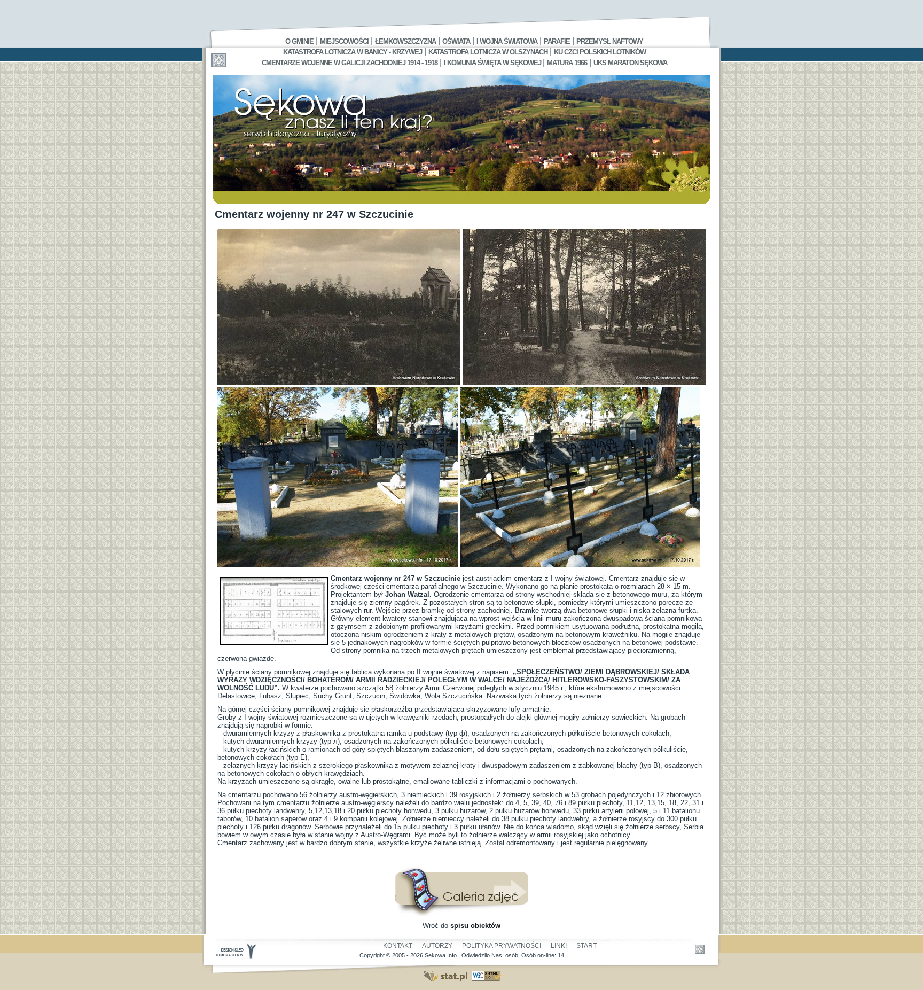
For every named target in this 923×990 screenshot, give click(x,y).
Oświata (456, 41)
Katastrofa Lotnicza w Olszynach (487, 52)
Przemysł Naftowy (609, 41)
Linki (559, 945)
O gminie (299, 41)
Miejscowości (344, 41)
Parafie (557, 41)
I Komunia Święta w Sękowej (493, 63)
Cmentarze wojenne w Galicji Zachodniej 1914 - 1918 (349, 63)
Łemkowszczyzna (405, 41)
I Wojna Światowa (506, 41)
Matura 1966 (567, 63)
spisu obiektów (475, 926)
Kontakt (397, 945)
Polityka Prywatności (501, 945)
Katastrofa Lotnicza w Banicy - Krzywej (352, 52)
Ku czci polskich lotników (600, 52)
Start (586, 945)
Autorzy (437, 945)
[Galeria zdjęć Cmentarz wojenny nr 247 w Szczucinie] (461, 914)
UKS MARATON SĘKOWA (630, 63)
